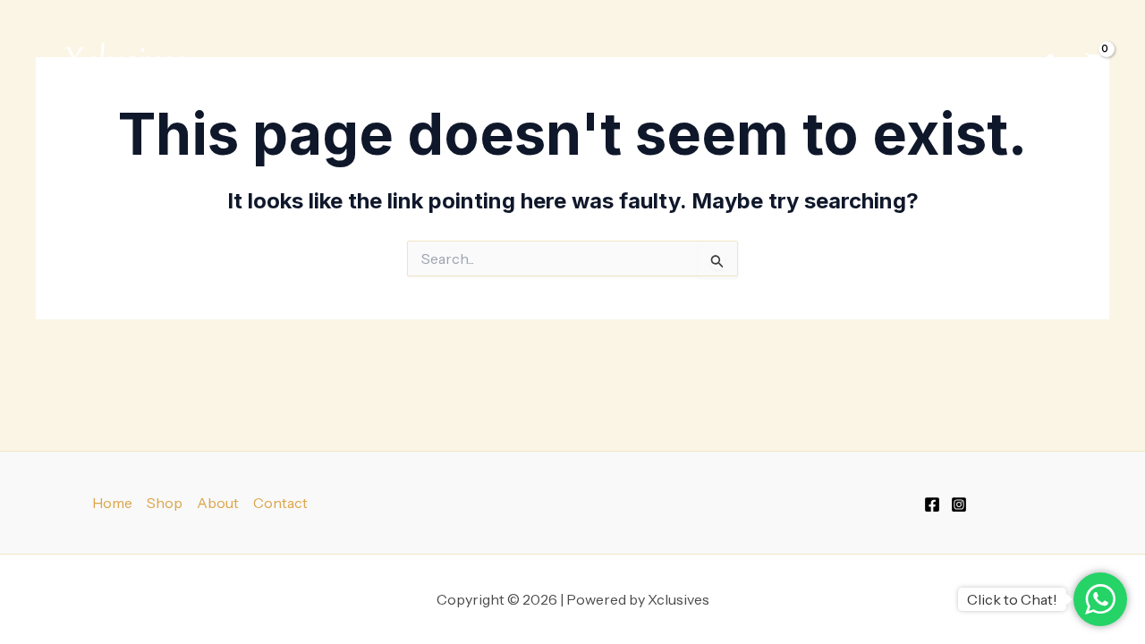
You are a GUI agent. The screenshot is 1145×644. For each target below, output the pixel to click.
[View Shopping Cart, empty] (1092, 62)
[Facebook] (932, 504)
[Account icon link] (1050, 62)
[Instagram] (959, 504)
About (218, 503)
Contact (280, 503)
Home (112, 503)
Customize (974, 62)
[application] (902, 61)
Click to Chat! (1012, 599)
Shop (875, 62)
